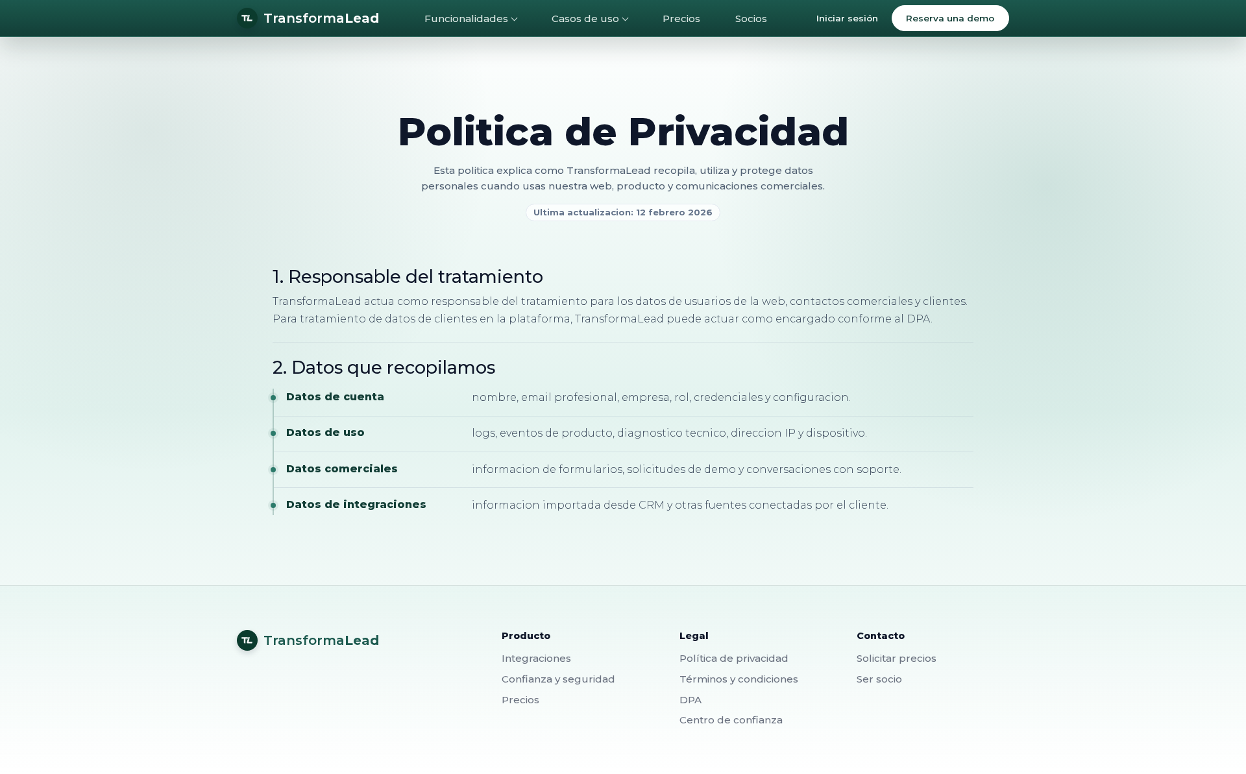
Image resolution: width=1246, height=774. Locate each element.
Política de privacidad (733, 658)
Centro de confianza (731, 720)
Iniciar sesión (847, 18)
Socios (751, 18)
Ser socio (879, 679)
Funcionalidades (466, 18)
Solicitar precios (896, 658)
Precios (681, 18)
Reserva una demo (950, 18)
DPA (690, 700)
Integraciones (536, 658)
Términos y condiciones (738, 679)
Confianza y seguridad (558, 679)
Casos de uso (585, 18)
